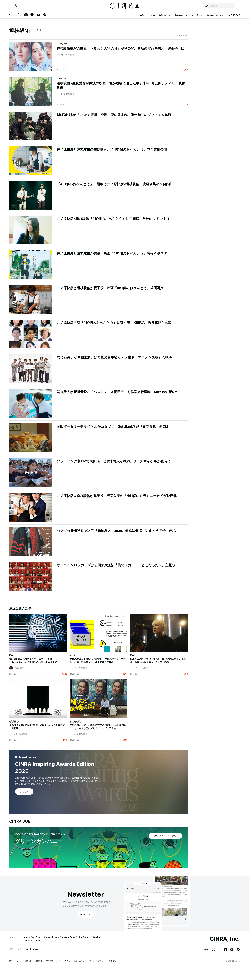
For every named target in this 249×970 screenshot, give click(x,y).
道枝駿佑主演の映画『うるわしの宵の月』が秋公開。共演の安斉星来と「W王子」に (120, 48)
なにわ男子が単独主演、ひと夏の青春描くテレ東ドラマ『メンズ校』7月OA (114, 357)
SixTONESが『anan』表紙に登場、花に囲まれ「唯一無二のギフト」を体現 (114, 115)
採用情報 (38, 961)
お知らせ (66, 961)
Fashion (36, 941)
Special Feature (215, 15)
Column (190, 15)
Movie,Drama (52, 937)
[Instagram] (26, 15)
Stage (64, 937)
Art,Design (37, 937)
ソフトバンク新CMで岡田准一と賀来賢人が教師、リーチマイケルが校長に (114, 461)
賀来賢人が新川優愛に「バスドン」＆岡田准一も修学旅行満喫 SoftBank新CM (117, 392)
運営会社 (28, 961)
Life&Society (84, 937)
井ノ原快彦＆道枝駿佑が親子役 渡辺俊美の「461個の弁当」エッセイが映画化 (117, 496)
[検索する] (206, 5)
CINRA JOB (234, 15)
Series (200, 15)
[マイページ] (15, 5)
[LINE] (44, 15)
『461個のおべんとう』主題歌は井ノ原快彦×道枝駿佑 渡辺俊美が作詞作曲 (114, 184)
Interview (178, 15)
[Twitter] (19, 15)
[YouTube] (38, 15)
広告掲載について (53, 961)
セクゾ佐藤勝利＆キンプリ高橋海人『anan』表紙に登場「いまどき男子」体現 (116, 530)
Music (27, 937)
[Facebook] (32, 15)
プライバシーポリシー (96, 961)
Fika (26, 949)
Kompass (34, 949)
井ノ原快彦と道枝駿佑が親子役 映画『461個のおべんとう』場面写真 (110, 288)
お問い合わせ (79, 961)
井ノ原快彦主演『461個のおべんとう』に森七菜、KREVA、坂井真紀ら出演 (114, 323)
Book (72, 937)
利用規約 (112, 961)
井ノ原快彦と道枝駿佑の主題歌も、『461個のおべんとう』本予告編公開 (112, 149)
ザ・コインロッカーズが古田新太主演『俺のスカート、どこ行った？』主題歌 (116, 565)
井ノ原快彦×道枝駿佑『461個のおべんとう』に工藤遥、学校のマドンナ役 (113, 219)
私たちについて (15, 961)
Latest (143, 15)
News (152, 15)
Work (95, 937)
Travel (27, 941)
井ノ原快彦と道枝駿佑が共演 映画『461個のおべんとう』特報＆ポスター (114, 253)
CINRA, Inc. (225, 939)
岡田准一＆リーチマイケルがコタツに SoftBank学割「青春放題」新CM (112, 426)
